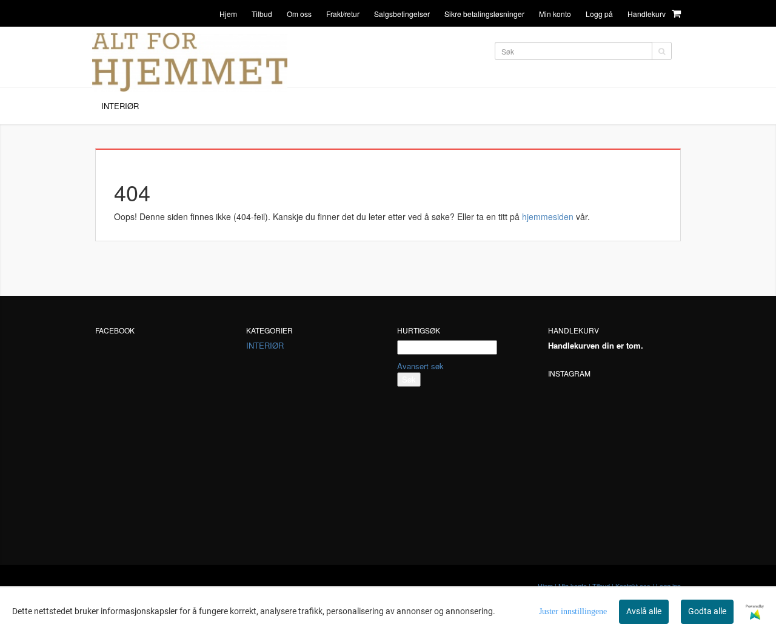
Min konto (555, 13)
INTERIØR (265, 345)
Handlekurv (647, 13)
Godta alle (707, 611)
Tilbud (262, 13)
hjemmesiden (548, 216)
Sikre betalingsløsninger (484, 13)
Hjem (228, 13)
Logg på (599, 13)
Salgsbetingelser (402, 13)
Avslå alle (643, 611)
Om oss (299, 13)
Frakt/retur (343, 13)
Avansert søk (420, 366)
